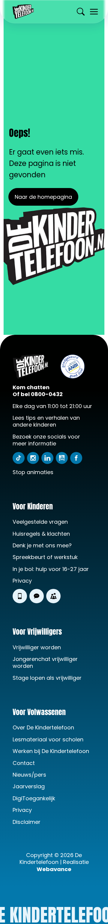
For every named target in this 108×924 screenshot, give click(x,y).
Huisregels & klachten (41, 533)
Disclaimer (26, 821)
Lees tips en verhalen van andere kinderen (46, 421)
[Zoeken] (81, 12)
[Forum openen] (53, 596)
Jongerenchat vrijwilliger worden (45, 663)
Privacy (22, 580)
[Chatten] (36, 596)
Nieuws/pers (29, 774)
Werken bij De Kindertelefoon (51, 751)
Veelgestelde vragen (41, 521)
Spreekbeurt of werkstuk (45, 557)
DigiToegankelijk (34, 798)
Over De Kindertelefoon (43, 727)
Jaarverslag (29, 786)
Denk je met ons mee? (42, 545)
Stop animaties (33, 472)
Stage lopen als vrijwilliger (47, 677)
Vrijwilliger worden (37, 647)
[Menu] (94, 12)
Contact (24, 763)
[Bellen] (20, 596)
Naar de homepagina (43, 197)
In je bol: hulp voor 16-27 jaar (51, 569)
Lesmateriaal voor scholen (48, 739)
